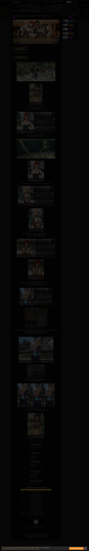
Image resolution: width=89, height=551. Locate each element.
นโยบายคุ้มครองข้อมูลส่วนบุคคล (8, 549)
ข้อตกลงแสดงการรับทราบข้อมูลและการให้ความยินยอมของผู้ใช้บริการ (27, 549)
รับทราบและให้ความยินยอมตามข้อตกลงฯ (76, 548)
